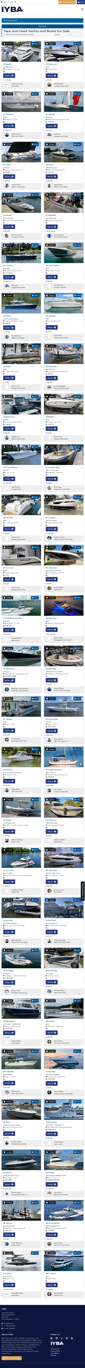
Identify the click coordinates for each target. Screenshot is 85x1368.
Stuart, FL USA (9, 472)
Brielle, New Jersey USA (55, 472)
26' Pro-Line (8, 568)
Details (8, 75)
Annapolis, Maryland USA (12, 170)
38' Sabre (50, 165)
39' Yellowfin (8, 1072)
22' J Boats (50, 114)
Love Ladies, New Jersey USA (14, 925)
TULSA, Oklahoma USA (12, 1026)
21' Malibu (7, 366)
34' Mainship (51, 366)
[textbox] (71, 34)
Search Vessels (11, 20)
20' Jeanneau (51, 568)
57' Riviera (7, 1173)
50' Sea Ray (50, 316)
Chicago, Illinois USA (54, 321)
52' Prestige (8, 971)
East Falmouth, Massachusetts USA (16, 674)
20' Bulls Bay (51, 669)
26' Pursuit (7, 770)
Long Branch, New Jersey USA (57, 371)
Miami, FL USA (9, 724)
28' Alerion (7, 1223)
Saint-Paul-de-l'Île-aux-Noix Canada (16, 825)
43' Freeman (8, 114)
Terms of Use (55, 1349)
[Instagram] (8, 2)
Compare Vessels (83, 890)
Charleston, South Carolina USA (57, 674)
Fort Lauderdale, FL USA (55, 573)
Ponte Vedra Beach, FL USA (13, 321)
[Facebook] (1, 2)
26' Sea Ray (8, 518)
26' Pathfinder (52, 971)
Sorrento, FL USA (53, 976)
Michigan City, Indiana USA (56, 1077)
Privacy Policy (55, 1351)
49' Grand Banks (53, 1223)
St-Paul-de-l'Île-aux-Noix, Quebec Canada (18, 875)
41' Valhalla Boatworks (12, 618)
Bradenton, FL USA (10, 119)
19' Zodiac (7, 820)
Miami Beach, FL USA (11, 623)
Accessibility (55, 1353)
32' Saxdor (7, 215)
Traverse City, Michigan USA (13, 220)
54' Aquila (7, 64)
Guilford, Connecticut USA (13, 1127)
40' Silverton (51, 820)
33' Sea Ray (50, 1072)
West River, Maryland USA (56, 170)
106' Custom (51, 1274)
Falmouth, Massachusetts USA (57, 775)
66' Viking (50, 1173)
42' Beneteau (51, 1122)
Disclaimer (42, 26)
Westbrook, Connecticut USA (56, 1228)
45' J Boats (7, 266)
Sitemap (53, 1355)
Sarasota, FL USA (10, 775)
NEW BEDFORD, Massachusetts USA (59, 1127)
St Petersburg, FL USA (12, 69)
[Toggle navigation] (82, 9)
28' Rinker (50, 417)
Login (82, 2)
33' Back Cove (9, 669)
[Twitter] (5, 2)
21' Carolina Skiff (52, 467)
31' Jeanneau (8, 870)
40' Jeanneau (51, 870)
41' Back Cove (9, 417)
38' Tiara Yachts (52, 266)
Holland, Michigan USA (54, 220)
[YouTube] (12, 2)
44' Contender (52, 719)
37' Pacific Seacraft (54, 770)
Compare (9, 43)
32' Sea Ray (8, 921)
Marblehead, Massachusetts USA (58, 119)
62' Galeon (7, 1274)
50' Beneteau (51, 618)
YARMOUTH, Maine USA (55, 1026)
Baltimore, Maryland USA (55, 623)
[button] (12, 1358)
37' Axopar (7, 719)
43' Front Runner (10, 467)
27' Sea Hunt (51, 921)
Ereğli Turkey (51, 1278)
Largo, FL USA (52, 69)
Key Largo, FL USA (53, 270)
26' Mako (7, 1122)
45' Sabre (7, 165)
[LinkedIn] (15, 2)
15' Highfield (51, 215)
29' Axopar (50, 1021)
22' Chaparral (51, 64)
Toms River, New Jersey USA (56, 925)
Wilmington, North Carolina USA (15, 976)
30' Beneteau (8, 1021)
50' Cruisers (51, 518)
